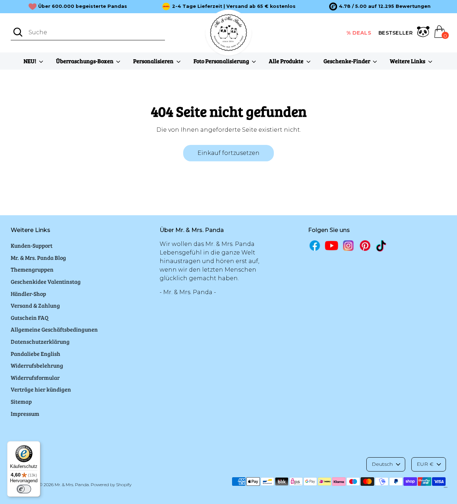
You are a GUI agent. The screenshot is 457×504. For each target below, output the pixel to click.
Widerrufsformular (35, 377)
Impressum (25, 413)
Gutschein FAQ (30, 317)
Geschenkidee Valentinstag (46, 281)
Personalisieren (154, 61)
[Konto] (423, 32)
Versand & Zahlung (35, 305)
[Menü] (445, 489)
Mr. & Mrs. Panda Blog (38, 257)
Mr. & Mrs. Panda (72, 484)
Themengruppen (32, 269)
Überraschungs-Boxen (85, 61)
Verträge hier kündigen (41, 389)
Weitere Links (408, 61)
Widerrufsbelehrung (37, 365)
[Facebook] (314, 245)
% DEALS (359, 33)
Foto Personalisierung (222, 61)
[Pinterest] (365, 245)
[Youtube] (331, 245)
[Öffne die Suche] (18, 32)
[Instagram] (348, 245)
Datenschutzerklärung (40, 341)
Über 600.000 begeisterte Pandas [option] (82, 6)
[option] (379, 6)
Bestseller (395, 33)
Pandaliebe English (35, 353)
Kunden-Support (31, 245)
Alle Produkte (287, 61)
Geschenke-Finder (347, 61)
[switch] (24, 489)
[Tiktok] (381, 246)
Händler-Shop (28, 293)
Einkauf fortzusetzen (228, 153)
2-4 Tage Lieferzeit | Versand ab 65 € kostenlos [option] (234, 6)
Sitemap (21, 401)
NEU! (30, 61)
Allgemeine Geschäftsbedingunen (54, 329)
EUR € (425, 464)
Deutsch (382, 464)
